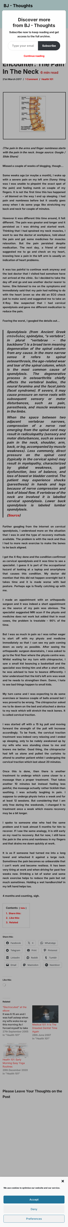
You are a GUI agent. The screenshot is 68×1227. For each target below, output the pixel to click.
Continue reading (34, 55)
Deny (34, 1209)
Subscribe (49, 45)
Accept (34, 1199)
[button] (63, 1181)
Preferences (34, 1218)
